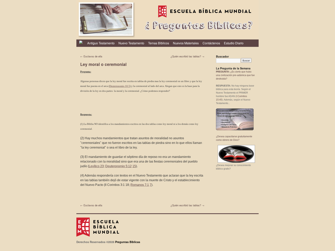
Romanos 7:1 (139, 184)
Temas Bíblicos (158, 43)
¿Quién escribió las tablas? (187, 56)
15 (134, 166)
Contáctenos (211, 43)
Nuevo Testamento (131, 43)
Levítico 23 (96, 166)
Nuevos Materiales (186, 43)
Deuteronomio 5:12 (118, 166)
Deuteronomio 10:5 (119, 86)
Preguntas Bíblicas (127, 242)
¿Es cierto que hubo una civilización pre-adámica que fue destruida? (235, 75)
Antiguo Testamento (101, 43)
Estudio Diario (233, 43)
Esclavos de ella (91, 56)
